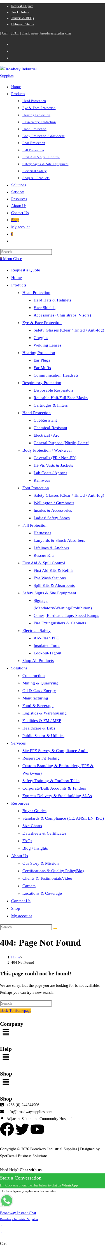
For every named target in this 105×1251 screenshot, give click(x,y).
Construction (33, 675)
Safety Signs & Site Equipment (49, 593)
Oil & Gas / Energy (39, 690)
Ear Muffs (42, 367)
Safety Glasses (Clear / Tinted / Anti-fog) (69, 330)
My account (21, 916)
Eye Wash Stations (50, 578)
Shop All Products (38, 660)
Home (16, 277)
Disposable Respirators (54, 390)
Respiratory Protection (41, 382)
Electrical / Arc (46, 435)
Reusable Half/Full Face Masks (61, 397)
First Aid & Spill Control (43, 563)
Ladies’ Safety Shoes (52, 518)
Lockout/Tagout (47, 653)
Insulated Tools (47, 645)
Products (18, 285)
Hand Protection (36, 413)
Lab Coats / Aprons (50, 473)
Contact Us (21, 901)
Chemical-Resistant (50, 428)
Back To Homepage (15, 1010)
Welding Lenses (47, 345)
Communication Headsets (56, 375)
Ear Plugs (42, 360)
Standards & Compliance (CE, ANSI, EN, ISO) (63, 818)
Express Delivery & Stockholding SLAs (57, 795)
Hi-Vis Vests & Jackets (53, 465)
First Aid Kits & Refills (53, 570)
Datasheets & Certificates (44, 833)
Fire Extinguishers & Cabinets (60, 623)
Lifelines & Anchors (51, 548)
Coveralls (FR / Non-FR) (55, 458)
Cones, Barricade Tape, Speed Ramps (66, 615)
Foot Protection (35, 488)
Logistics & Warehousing (44, 713)
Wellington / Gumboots (54, 503)
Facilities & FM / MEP (41, 720)
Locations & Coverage (42, 893)
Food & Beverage (37, 705)
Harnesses (42, 533)
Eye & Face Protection (42, 322)
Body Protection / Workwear (47, 450)
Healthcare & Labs (38, 728)
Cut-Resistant (45, 420)
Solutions (19, 668)
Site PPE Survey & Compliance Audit (55, 750)
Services (18, 743)
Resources (20, 803)
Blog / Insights (35, 848)
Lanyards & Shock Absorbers (59, 540)
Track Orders (20, 12)
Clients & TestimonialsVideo (47, 878)
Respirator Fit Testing (41, 758)
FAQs (27, 841)
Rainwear (42, 480)
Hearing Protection (38, 352)
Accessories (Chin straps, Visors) (62, 315)
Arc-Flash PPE (46, 638)
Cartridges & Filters (51, 405)
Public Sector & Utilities (43, 735)
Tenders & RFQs (22, 18)
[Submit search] (55, 928)
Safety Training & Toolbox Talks (51, 780)
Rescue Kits (44, 555)
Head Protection (36, 292)
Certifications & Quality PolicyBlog (53, 871)
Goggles (41, 337)
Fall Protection (35, 525)
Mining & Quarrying (40, 683)
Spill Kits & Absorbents (54, 585)
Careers (29, 886)
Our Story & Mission (40, 863)
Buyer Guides (34, 811)
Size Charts (32, 826)
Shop (15, 908)
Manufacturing (35, 698)
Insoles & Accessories (53, 510)
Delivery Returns (22, 24)
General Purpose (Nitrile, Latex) (61, 443)
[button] (52, 1033)
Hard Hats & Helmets (52, 300)
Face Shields (44, 307)
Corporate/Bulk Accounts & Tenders (54, 788)
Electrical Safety (36, 630)
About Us (19, 856)
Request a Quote (22, 6)
